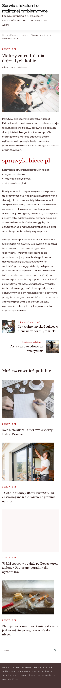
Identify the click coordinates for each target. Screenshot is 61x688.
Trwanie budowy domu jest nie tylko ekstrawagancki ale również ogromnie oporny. (28, 497)
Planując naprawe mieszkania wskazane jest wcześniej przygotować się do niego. (30, 630)
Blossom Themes (36, 675)
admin (5, 67)
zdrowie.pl (9, 49)
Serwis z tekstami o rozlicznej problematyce (25, 8)
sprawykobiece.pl (26, 160)
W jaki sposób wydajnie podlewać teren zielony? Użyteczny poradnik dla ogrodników (30, 567)
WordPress (13, 679)
